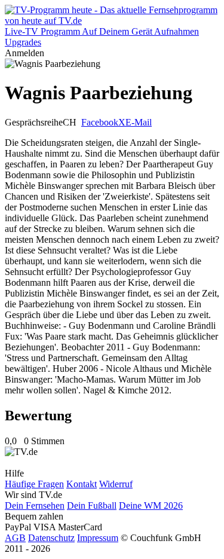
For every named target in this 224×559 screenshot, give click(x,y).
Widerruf (116, 484)
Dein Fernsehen (35, 505)
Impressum (97, 538)
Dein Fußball (91, 505)
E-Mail (138, 122)
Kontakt (81, 484)
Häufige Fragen (34, 484)
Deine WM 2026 (151, 505)
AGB (15, 538)
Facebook (99, 122)
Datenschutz (51, 538)
